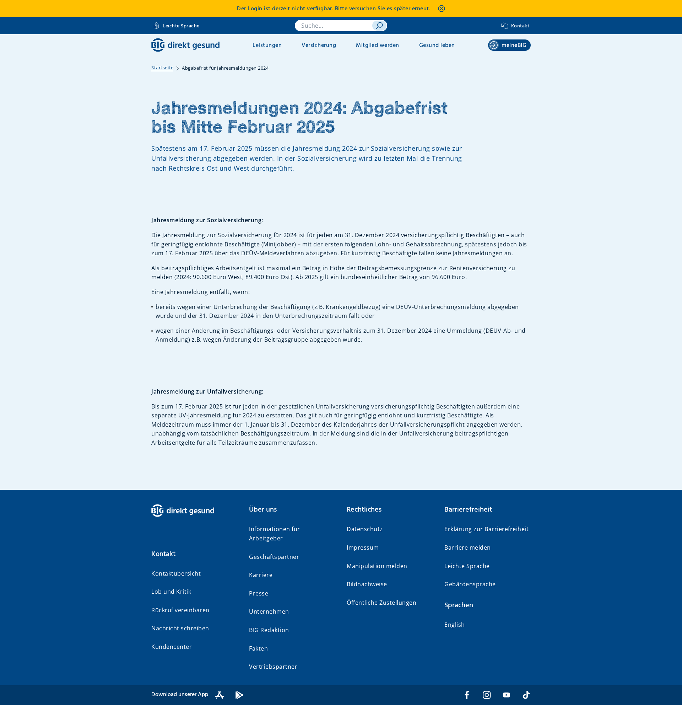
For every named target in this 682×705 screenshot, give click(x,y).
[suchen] (379, 26)
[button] (194, 554)
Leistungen (267, 45)
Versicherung (319, 45)
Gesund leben (437, 45)
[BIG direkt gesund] (185, 45)
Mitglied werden (377, 45)
